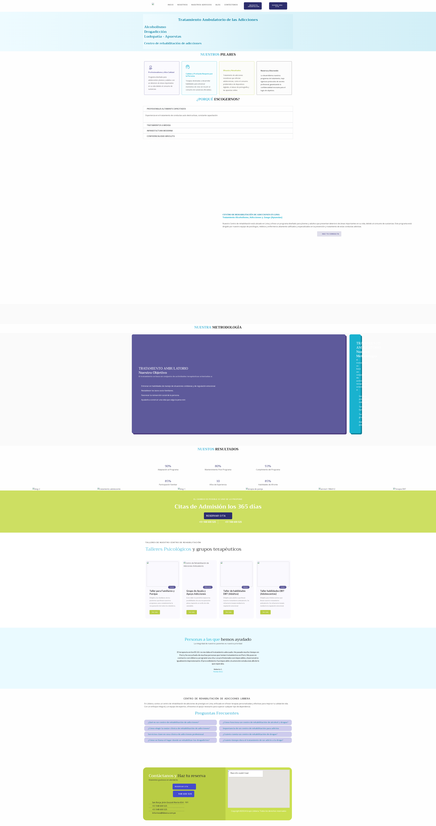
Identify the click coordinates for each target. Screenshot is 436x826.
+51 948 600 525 (207, 522)
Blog (218, 5)
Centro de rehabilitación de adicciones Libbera (216, 698)
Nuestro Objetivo (153, 372)
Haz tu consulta (330, 234)
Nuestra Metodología (366, 354)
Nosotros (182, 5)
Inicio (171, 5)
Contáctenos (231, 5)
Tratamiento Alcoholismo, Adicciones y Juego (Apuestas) (252, 217)
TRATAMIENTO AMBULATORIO (167, 143)
